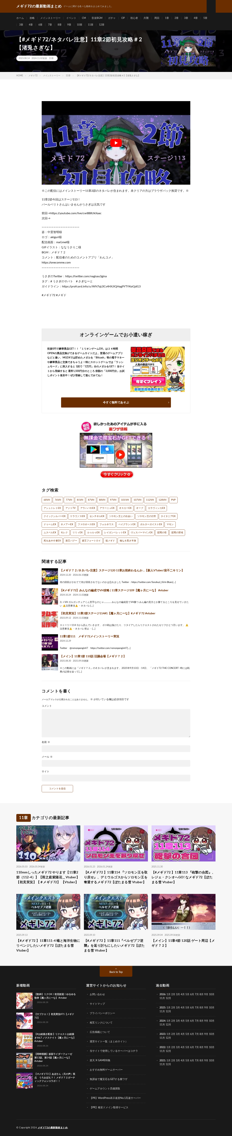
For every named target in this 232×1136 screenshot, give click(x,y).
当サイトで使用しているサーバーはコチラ (114, 1051)
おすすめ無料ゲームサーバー (106, 1070)
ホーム (20, 18)
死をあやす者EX (52, 541)
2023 (162, 1034)
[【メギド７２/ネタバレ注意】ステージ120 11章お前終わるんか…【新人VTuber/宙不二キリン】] (50, 576)
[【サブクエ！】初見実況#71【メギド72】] (24, 1021)
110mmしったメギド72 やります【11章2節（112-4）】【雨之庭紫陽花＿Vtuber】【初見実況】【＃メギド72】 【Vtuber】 (48, 877)
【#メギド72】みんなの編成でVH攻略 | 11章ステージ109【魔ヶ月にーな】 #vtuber (114, 590)
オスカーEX (125, 508)
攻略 (32, 18)
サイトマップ (97, 1004)
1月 (169, 994)
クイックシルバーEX (54, 516)
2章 (177, 18)
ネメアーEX (67, 524)
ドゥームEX (50, 524)
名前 (46, 742)
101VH (125, 500)
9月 (206, 1007)
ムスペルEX (50, 532)
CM (84, 18)
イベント (71, 18)
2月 (173, 994)
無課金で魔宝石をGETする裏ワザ (108, 1079)
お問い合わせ (97, 994)
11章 (90, 25)
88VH (102, 500)
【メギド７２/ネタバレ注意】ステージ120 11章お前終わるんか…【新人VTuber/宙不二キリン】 (122, 570)
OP (123, 18)
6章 (40, 25)
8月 (202, 994)
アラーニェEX (107, 508)
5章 (205, 18)
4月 (183, 994)
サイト (45, 771)
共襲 (146, 18)
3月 (178, 994)
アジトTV (70, 508)
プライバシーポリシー (102, 1013)
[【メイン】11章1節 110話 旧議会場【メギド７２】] (50, 662)
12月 (168, 1011)
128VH (162, 500)
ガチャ (112, 18)
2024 (162, 1021)
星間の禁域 (177, 532)
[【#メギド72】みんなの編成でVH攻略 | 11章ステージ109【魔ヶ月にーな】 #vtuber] (50, 596)
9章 (69, 25)
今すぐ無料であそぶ (116, 402)
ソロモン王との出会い (120, 516)
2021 (162, 1060)
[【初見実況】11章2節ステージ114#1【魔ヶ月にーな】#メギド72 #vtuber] (50, 619)
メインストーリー (50, 18)
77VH (69, 500)
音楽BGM (97, 18)
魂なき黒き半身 (128, 541)
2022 (162, 1047)
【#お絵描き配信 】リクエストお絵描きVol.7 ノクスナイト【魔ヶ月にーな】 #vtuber (55, 1037)
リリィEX (77, 532)
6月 (192, 994)
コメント (47, 706)
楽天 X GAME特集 (100, 1060)
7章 (50, 25)
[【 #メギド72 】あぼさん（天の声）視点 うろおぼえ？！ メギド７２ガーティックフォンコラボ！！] (24, 1080)
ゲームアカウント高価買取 (105, 1088)
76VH (58, 500)
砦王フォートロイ (91, 541)
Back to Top (116, 972)
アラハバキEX (87, 508)
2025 (162, 1007)
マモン (170, 524)
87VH (91, 500)
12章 (101, 25)
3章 (186, 18)
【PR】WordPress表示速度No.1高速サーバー (115, 1098)
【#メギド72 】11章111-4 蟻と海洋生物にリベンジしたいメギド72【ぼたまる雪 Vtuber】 (48, 945)
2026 (162, 994)
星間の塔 (162, 532)
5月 (187, 994)
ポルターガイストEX (151, 524)
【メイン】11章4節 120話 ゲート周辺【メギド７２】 (183, 943)
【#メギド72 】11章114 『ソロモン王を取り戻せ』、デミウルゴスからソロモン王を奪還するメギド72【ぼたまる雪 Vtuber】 (116, 877)
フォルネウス (107, 524)
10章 (79, 25)
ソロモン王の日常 (146, 516)
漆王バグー (71, 541)
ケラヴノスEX (77, 516)
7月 (197, 994)
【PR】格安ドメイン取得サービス (109, 1107)
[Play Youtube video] (116, 143)
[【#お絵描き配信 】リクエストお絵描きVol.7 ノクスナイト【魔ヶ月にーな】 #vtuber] (24, 1041)
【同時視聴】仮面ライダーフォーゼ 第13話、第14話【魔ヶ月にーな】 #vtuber (54, 1057)
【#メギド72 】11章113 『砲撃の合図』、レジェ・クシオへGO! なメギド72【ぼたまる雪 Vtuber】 (183, 877)
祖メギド (110, 541)
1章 (167, 18)
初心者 (134, 18)
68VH (47, 500)
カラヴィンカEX (156, 508)
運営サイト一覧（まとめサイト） (109, 1041)
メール (47, 757)
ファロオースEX (86, 524)
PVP (173, 500)
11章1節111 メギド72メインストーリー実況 (89, 636)
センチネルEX (97, 516)
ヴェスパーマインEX (141, 532)
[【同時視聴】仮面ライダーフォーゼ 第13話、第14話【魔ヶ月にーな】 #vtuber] (24, 1060)
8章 (60, 25)
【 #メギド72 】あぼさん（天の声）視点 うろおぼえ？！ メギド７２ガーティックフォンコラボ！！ (54, 1077)
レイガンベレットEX (115, 532)
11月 (162, 1011)
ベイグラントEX (126, 524)
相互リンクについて (101, 1022)
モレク (64, 532)
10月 (211, 1007)
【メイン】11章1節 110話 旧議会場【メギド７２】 (93, 656)
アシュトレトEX (52, 508)
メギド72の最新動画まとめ (53, 1128)
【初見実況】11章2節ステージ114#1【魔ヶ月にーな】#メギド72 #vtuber (107, 613)
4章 (196, 18)
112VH (150, 500)
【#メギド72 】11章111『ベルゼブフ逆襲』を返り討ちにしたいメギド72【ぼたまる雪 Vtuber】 (114, 945)
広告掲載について (100, 1032)
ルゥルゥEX (93, 532)
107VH (137, 500)
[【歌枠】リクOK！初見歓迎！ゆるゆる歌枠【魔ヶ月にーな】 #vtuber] (24, 1001)
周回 (156, 18)
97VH (113, 500)
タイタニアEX (168, 516)
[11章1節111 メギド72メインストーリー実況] (50, 642)
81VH (80, 500)
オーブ (139, 508)
